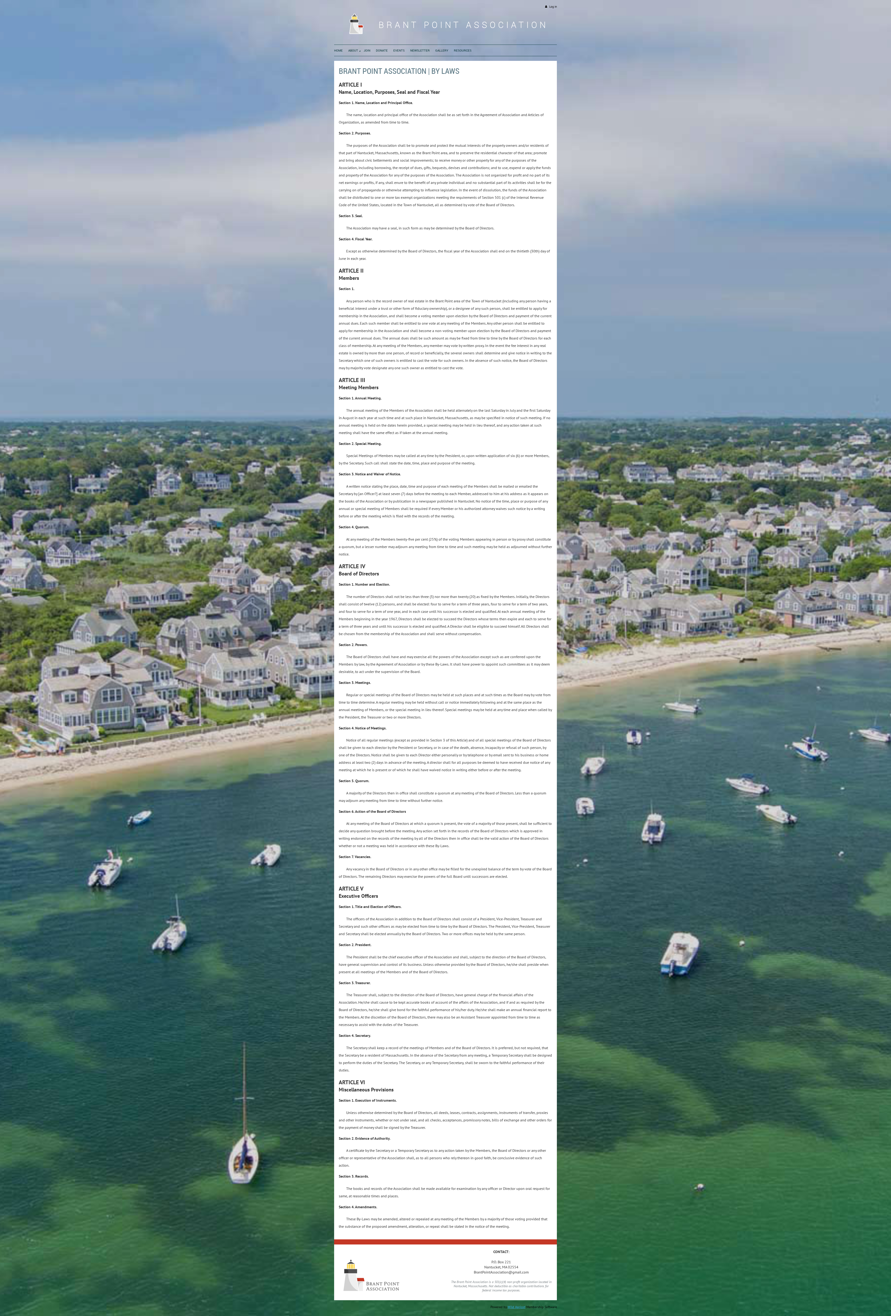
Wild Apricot (516, 1307)
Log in (553, 7)
